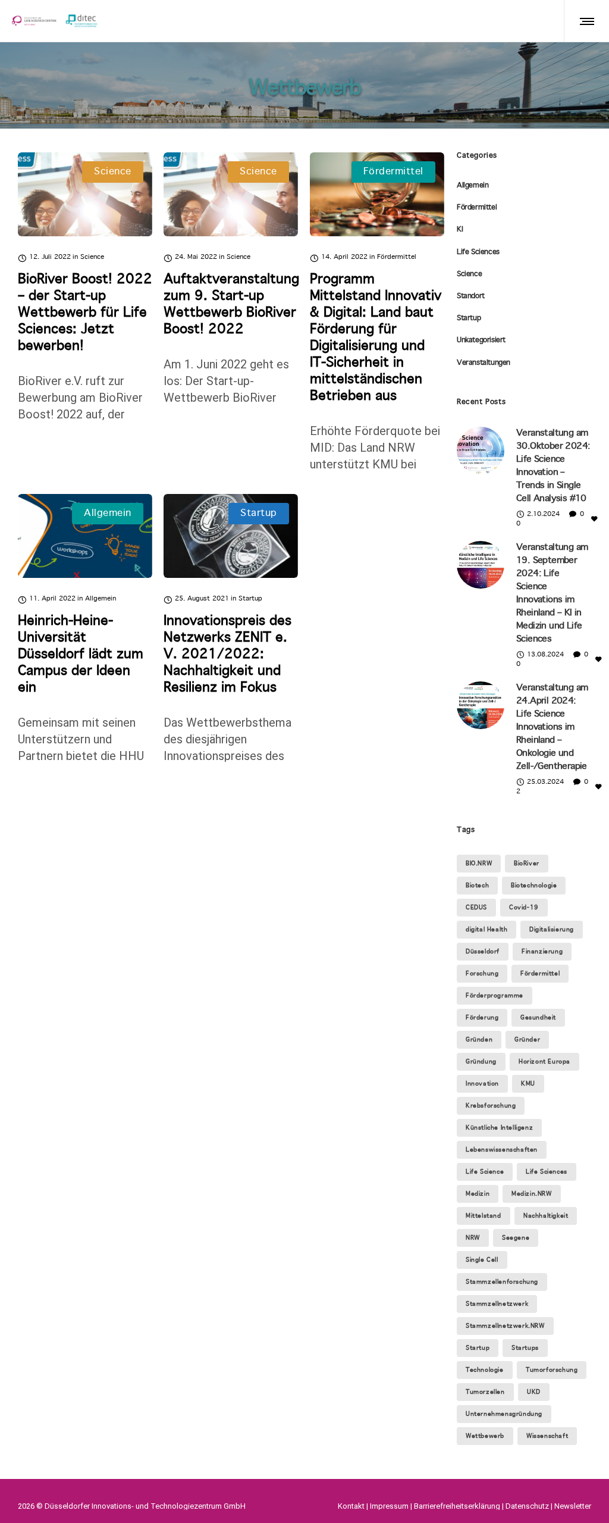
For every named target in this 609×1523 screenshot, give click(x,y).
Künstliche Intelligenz (499, 1128)
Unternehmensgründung (504, 1414)
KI (460, 229)
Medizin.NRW (531, 1194)
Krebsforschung (491, 1106)
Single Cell (482, 1260)
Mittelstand (483, 1216)
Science (469, 274)
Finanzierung (542, 952)
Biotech (477, 886)
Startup (469, 318)
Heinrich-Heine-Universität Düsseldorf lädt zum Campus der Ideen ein (80, 655)
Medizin (477, 1194)
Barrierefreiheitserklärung (457, 1506)
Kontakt (351, 1506)
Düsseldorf (483, 952)
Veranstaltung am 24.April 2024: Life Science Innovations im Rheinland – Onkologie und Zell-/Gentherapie (552, 727)
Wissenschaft (547, 1436)
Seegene (515, 1238)
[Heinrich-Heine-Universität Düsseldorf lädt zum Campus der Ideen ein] (85, 536)
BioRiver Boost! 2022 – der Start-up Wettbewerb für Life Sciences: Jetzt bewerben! (85, 313)
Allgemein (472, 185)
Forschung (482, 974)
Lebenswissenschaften (502, 1150)
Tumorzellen (485, 1392)
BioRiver (526, 864)
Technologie (485, 1370)
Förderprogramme (494, 996)
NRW (473, 1238)
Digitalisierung (551, 930)
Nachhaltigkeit (545, 1216)
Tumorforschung (551, 1370)
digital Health (486, 930)
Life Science (485, 1172)
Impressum (389, 1506)
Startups (525, 1348)
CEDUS (476, 908)
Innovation (482, 1084)
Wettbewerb (485, 1436)
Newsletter (572, 1506)
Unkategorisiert (481, 340)
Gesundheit (538, 1018)
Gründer (527, 1040)
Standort (471, 296)
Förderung (482, 1018)
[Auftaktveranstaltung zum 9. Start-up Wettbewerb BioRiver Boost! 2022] (231, 194)
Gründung (481, 1062)
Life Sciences (478, 252)
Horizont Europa (544, 1062)
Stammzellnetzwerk (497, 1304)
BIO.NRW (479, 864)
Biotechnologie (534, 886)
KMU (528, 1084)
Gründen (479, 1040)
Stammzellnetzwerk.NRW (505, 1326)
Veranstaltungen (483, 363)
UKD (534, 1392)
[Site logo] (55, 21)
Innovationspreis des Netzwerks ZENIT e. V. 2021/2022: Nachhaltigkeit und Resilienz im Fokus (227, 655)
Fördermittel (477, 207)
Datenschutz (527, 1506)
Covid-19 (524, 908)
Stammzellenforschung (502, 1282)
